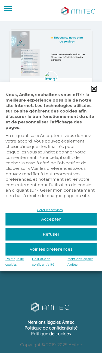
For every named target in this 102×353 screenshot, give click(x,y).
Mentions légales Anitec (51, 322)
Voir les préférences (51, 249)
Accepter (51, 219)
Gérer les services (50, 210)
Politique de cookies (51, 333)
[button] (94, 88)
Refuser (51, 234)
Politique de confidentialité (51, 328)
